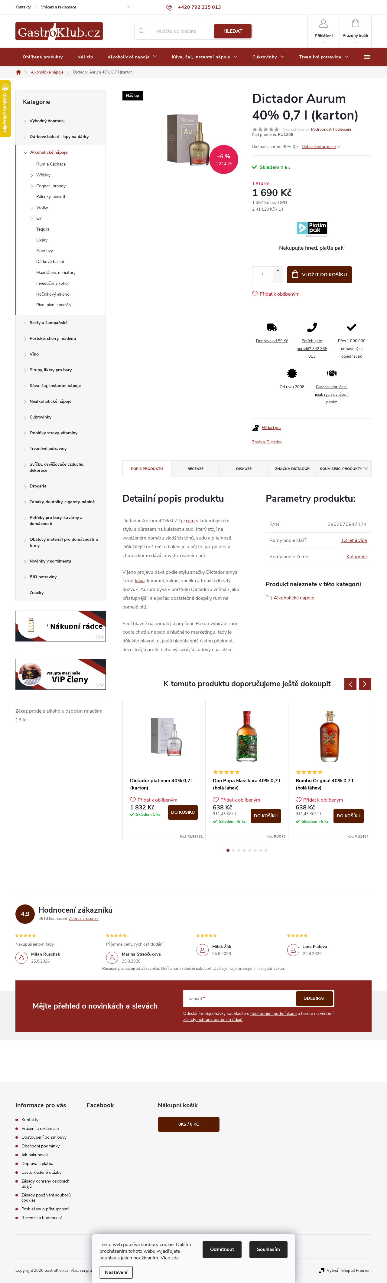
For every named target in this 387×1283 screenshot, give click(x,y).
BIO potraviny (43, 577)
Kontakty (23, 7)
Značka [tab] (292, 468)
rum (190, 520)
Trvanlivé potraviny (48, 448)
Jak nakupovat (34, 1155)
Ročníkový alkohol (53, 294)
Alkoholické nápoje (48, 152)
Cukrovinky (40, 417)
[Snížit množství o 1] (278, 279)
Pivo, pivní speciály (53, 305)
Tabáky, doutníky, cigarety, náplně (62, 502)
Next (365, 684)
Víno (34, 354)
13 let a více (354, 540)
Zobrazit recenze (84, 918)
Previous (350, 684)
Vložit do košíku (324, 274)
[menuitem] (42, 57)
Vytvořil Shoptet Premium (349, 1270)
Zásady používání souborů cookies (46, 1197)
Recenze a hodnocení (41, 1218)
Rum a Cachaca (51, 164)
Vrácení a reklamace (58, 7)
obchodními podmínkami (273, 1013)
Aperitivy (44, 251)
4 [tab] (244, 850)
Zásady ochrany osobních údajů (45, 1183)
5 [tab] (249, 850)
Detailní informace (319, 146)
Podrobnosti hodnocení (331, 129)
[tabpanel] (164, 770)
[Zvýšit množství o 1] (278, 271)
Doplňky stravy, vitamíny (53, 433)
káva (140, 580)
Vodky (42, 207)
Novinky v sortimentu (50, 561)
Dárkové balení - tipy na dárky (59, 136)
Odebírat (314, 998)
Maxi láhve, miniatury (56, 272)
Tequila (42, 229)
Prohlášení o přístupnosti (45, 1209)
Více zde (170, 1258)
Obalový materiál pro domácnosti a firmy (64, 542)
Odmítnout (222, 1249)
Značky (37, 593)
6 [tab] (255, 850)
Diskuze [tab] (244, 468)
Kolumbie (356, 556)
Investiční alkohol (52, 283)
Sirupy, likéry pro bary (51, 370)
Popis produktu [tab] (147, 468)
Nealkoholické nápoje (50, 401)
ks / (188, 1124)
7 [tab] (260, 850)
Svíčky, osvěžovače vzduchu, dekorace (57, 467)
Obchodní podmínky (40, 1146)
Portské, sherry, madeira (53, 338)
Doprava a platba (37, 1164)
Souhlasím (268, 1249)
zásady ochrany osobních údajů (212, 1019)
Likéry (41, 240)
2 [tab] (233, 850)
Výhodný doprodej (47, 121)
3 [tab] (238, 850)
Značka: (267, 442)
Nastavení (116, 1272)
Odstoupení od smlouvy (44, 1137)
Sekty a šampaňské (48, 323)
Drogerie (38, 486)
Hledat (232, 31)
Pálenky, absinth (51, 196)
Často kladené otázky (41, 1172)
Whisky (43, 175)
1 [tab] (227, 850)
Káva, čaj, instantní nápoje (55, 386)
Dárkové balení (50, 261)
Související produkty (341, 468)
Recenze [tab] (195, 468)
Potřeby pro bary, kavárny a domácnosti (56, 521)
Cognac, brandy (51, 186)
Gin (39, 218)
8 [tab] (266, 850)
